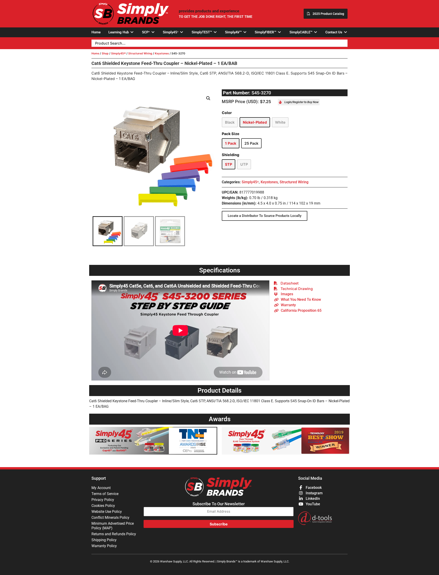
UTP (244, 164)
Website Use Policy (106, 511)
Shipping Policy (104, 540)
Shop (105, 53)
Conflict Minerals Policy (110, 517)
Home (95, 53)
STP (228, 164)
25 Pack (251, 143)
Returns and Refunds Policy (113, 534)
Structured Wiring (140, 53)
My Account (101, 488)
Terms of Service (104, 494)
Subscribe (219, 524)
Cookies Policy (103, 505)
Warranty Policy (104, 546)
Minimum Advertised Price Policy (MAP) (112, 525)
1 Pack (230, 143)
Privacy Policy (102, 500)
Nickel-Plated (255, 122)
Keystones (162, 53)
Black (230, 122)
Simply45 (250, 182)
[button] (121, 32)
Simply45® (118, 53)
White (280, 122)
